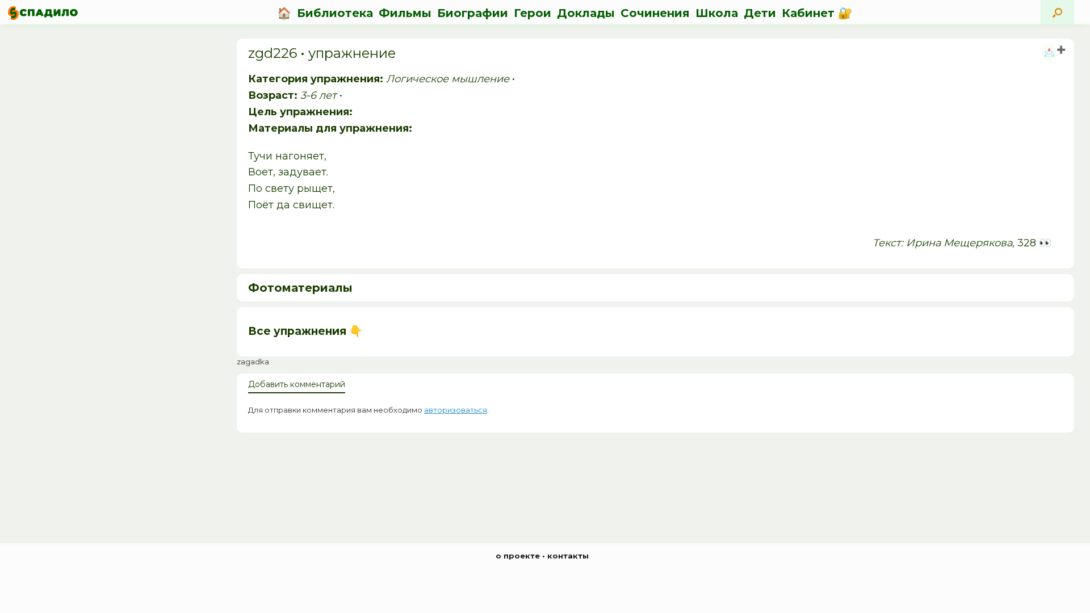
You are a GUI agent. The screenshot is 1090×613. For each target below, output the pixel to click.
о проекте (518, 555)
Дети (760, 13)
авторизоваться (455, 409)
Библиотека (335, 13)
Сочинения (655, 13)
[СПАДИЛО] (43, 13)
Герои (532, 13)
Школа (716, 13)
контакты (568, 555)
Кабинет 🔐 (817, 13)
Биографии (472, 13)
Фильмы (405, 13)
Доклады (586, 13)
